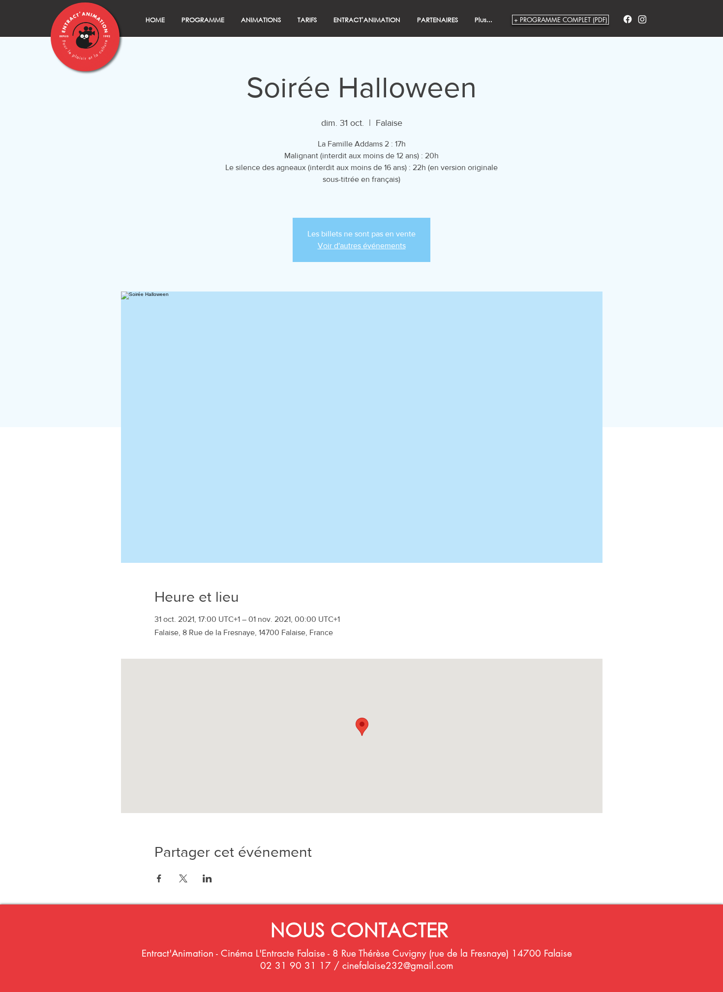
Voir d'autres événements (362, 245)
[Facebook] (627, 19)
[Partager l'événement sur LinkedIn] (207, 878)
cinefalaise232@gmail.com (397, 966)
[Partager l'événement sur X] (183, 878)
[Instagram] (642, 19)
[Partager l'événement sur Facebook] (159, 878)
